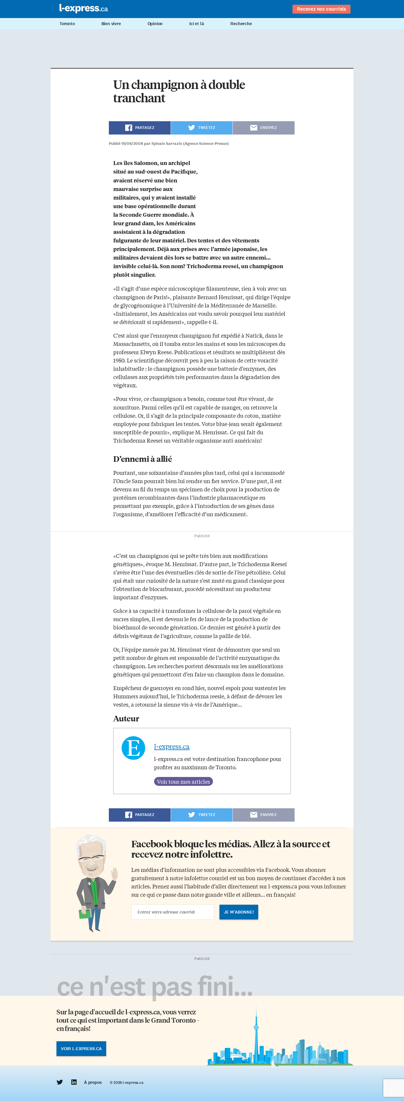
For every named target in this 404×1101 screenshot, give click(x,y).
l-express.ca (172, 746)
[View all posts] (183, 781)
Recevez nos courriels (321, 9)
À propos (92, 1082)
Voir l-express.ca (81, 1049)
